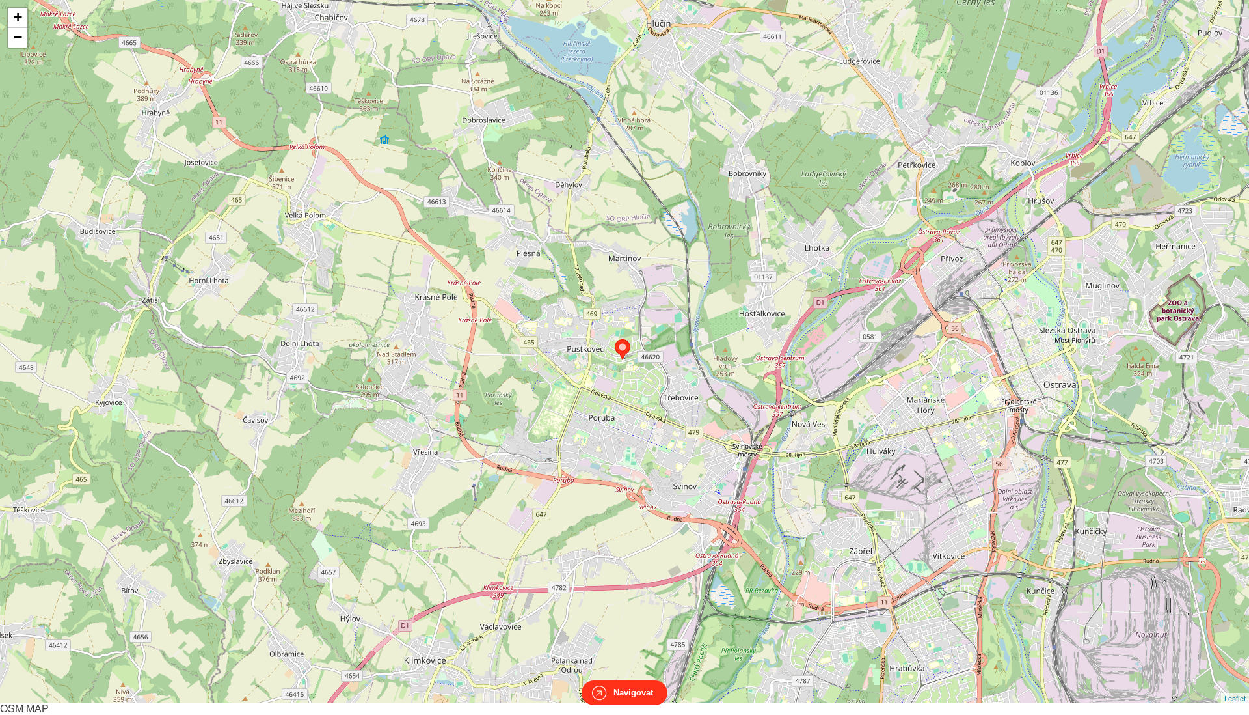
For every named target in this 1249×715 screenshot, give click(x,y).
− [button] (18, 37)
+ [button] (18, 17)
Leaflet (1235, 698)
